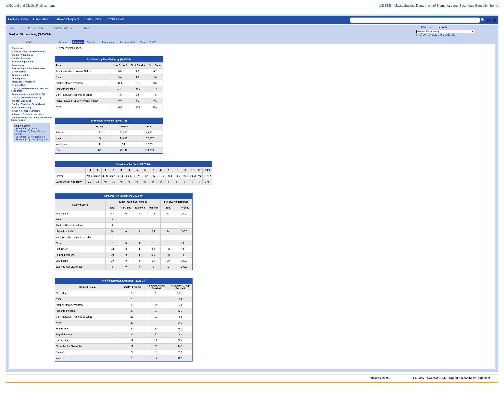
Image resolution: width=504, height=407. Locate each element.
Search (14, 28)
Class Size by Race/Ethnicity (26, 97)
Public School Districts (63, 28)
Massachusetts (35, 28)
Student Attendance (22, 55)
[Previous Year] (23, 41)
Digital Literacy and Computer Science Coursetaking (31, 118)
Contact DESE (436, 377)
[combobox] (415, 20)
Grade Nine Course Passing (26, 111)
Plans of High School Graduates (28, 68)
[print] (189, 49)
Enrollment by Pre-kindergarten (32, 139)
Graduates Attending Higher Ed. (28, 94)
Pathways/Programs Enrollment (28, 51)
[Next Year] (37, 41)
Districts (426, 27)
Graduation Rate (20, 75)
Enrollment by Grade (27, 128)
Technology (18, 65)
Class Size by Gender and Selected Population (29, 89)
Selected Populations (23, 61)
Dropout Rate (19, 71)
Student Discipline (21, 101)
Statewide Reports (66, 19)
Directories (40, 19)
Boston (87, 28)
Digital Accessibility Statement (469, 377)
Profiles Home (18, 19)
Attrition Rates (19, 85)
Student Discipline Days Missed (28, 104)
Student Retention (21, 58)
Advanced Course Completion (27, 114)
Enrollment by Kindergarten (30, 136)
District (59, 176)
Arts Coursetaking (21, 107)
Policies (418, 377)
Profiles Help (116, 19)
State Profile (92, 19)
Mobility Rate (19, 78)
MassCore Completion (23, 82)
